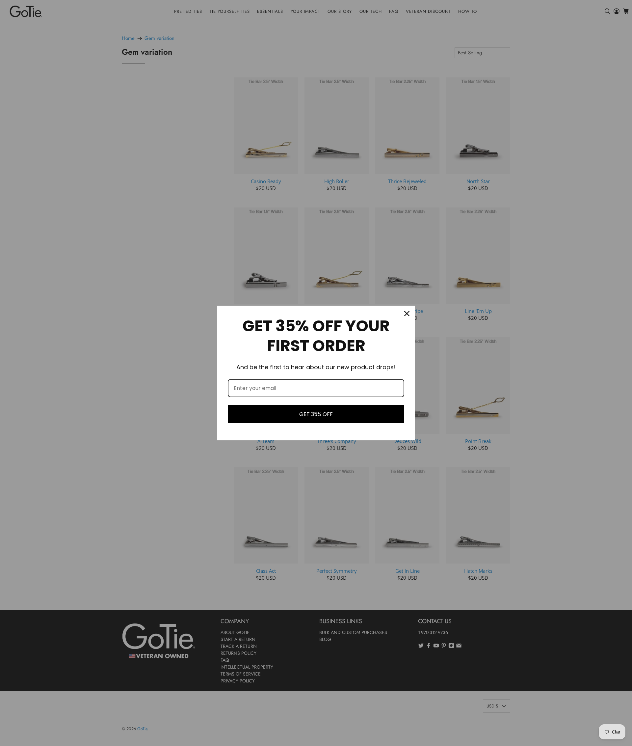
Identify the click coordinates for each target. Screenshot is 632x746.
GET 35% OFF (316, 414)
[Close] (407, 313)
